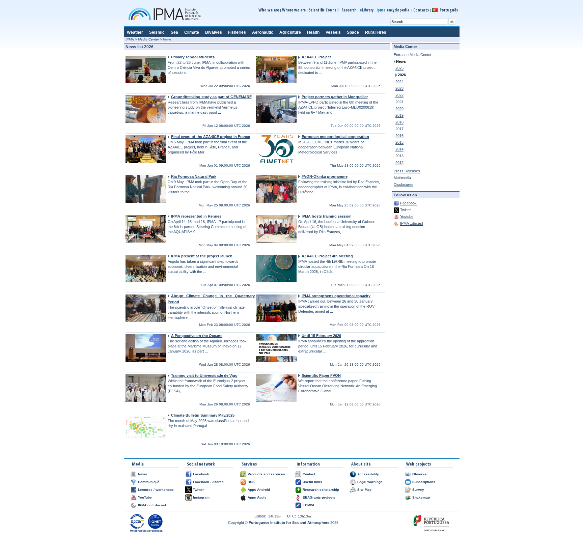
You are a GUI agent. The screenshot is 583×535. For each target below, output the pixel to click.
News (167, 39)
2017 (399, 129)
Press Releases (407, 171)
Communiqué (149, 482)
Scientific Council (323, 10)
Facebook (408, 203)
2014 (399, 149)
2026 (402, 75)
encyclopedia (393, 10)
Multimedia (402, 178)
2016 (399, 136)
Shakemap (421, 497)
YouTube (145, 497)
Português (449, 10)
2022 (399, 95)
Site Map (364, 489)
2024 (399, 82)
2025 (399, 68)
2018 (399, 122)
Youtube (406, 217)
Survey (418, 489)
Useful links (312, 482)
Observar (420, 474)
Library (366, 10)
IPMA (130, 39)
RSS (251, 482)
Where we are (294, 10)
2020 (399, 109)
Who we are (268, 10)
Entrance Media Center (413, 55)
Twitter (405, 210)
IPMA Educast (411, 223)
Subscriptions (423, 482)
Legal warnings (370, 482)
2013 (399, 156)
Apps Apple (257, 497)
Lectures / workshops (156, 489)
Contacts (421, 10)
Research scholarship (321, 489)
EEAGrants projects (319, 497)
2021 (399, 102)
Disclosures (403, 184)
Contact (309, 474)
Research (349, 10)
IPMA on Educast (152, 505)
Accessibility (368, 474)
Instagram (201, 497)
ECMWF (309, 505)
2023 (399, 88)
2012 (399, 163)
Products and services (266, 474)
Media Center (148, 39)
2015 (399, 142)
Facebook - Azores (208, 482)
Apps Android (259, 489)
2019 (399, 115)
